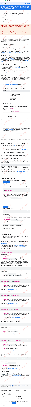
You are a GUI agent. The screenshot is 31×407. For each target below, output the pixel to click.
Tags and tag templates (9, 72)
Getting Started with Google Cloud (18, 393)
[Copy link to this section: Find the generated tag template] (16, 178)
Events (24, 393)
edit (14, 145)
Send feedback (27, 13)
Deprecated (18, 67)
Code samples (18, 395)
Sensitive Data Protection (7, 3)
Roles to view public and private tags (22, 171)
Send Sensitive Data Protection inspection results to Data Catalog (11, 52)
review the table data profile (17, 375)
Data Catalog (15, 67)
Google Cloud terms (13, 401)
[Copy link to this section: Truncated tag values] (11, 371)
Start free (27, 3)
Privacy (6, 401)
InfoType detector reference (16, 317)
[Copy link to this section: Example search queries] (12, 234)
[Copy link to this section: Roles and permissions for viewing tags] (19, 158)
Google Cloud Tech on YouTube (26, 397)
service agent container (9, 129)
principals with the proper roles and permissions (11, 84)
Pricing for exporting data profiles (5, 140)
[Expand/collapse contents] (5, 17)
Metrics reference (18, 319)
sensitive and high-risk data (10, 59)
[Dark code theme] (27, 189)
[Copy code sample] (29, 189)
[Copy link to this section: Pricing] (5, 137)
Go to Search (5, 206)
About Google (2, 401)
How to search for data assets (22, 246)
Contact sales (2, 396)
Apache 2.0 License (12, 385)
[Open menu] (1, 1)
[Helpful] (28, 11)
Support (9, 393)
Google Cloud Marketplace (2, 395)
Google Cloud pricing (3, 393)
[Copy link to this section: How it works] (7, 75)
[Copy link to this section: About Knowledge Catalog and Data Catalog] (21, 64)
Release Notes (10, 394)
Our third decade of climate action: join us (22, 401)
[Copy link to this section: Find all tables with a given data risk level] (16, 292)
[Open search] (19, 0)
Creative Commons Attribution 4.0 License (23, 384)
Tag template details (9, 184)
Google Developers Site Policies (22, 385)
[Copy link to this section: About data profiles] (10, 55)
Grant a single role (18, 173)
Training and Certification (19, 398)
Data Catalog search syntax (19, 245)
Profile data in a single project (23, 149)
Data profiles (11, 58)
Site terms (9, 401)
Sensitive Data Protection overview (9, 8)
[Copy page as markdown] (24, 15)
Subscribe (14, 403)
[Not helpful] (29, 11)
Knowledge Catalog (3, 66)
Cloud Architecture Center (18, 396)
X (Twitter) (24, 394)
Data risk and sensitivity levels (12, 289)
